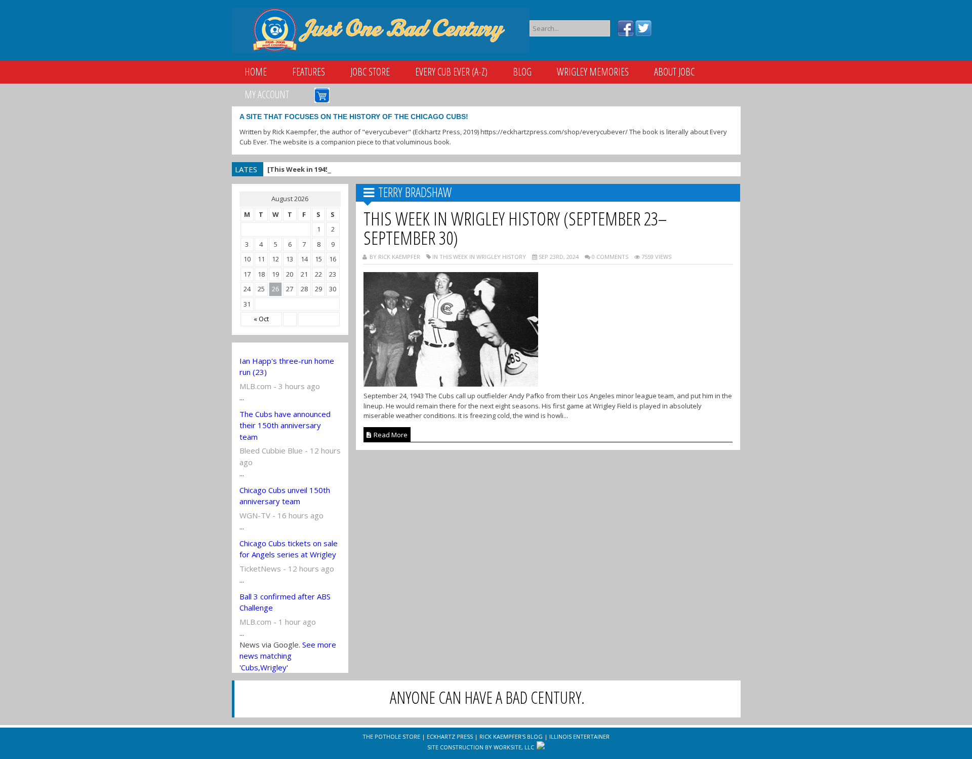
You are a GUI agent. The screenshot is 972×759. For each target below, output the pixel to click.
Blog (522, 72)
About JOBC (674, 72)
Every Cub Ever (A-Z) (451, 72)
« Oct (261, 318)
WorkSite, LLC (514, 747)
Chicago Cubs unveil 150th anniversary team (284, 496)
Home (256, 72)
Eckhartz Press (450, 736)
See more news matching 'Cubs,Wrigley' (287, 655)
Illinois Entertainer (579, 736)
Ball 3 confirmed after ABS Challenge (285, 602)
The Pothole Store (391, 736)
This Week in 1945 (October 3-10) (349, 169)
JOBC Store (370, 72)
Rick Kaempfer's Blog (511, 736)
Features (308, 72)
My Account (267, 94)
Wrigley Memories (593, 72)
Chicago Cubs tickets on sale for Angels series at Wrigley (288, 549)
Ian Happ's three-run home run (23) (286, 366)
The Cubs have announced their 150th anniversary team (285, 425)
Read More (390, 434)
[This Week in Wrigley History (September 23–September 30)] (450, 383)
